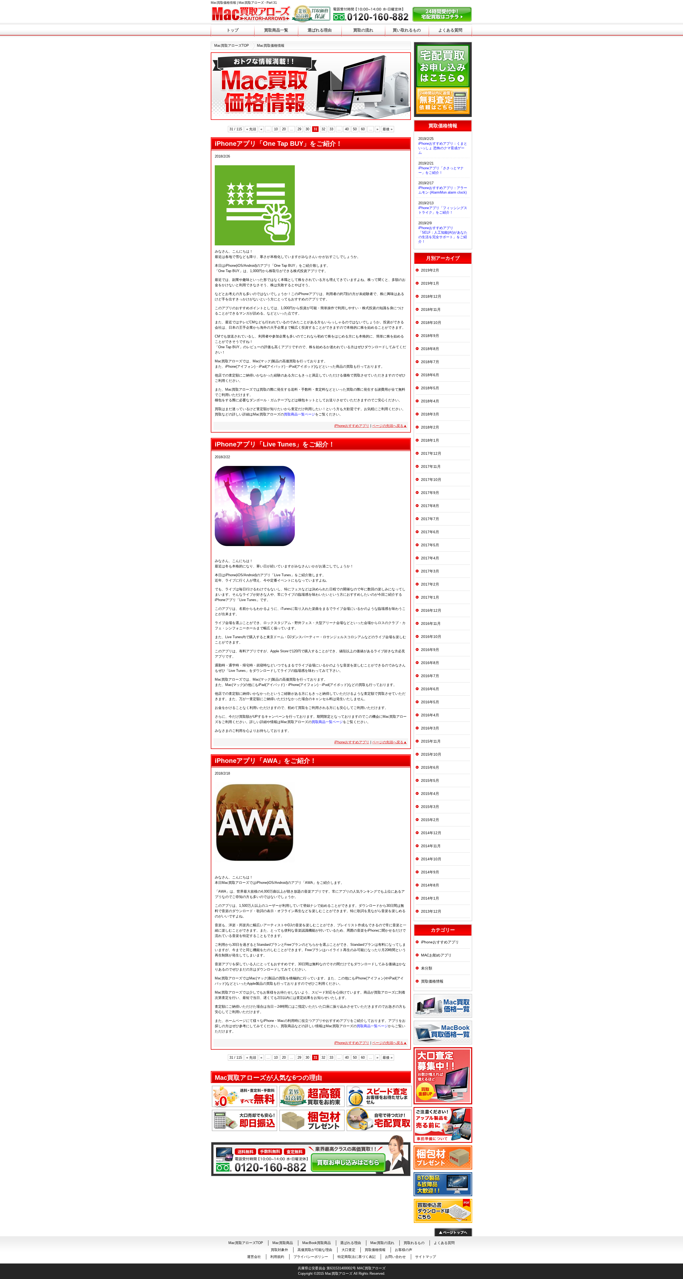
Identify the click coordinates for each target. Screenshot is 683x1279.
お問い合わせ (395, 1257)
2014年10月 (431, 859)
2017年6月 (430, 532)
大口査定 (348, 1250)
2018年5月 (430, 388)
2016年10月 (431, 636)
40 (347, 129)
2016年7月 (430, 676)
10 (276, 129)
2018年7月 (430, 362)
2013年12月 (431, 911)
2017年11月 (431, 466)
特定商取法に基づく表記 (356, 1257)
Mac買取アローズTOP (231, 46)
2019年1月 (430, 283)
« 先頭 (251, 129)
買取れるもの (414, 1243)
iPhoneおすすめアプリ (351, 426)
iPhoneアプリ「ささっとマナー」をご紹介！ (441, 170)
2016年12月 (431, 610)
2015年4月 (430, 793)
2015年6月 (430, 767)
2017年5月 (430, 545)
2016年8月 (430, 663)
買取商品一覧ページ (299, 414)
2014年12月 (431, 833)
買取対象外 (279, 1250)
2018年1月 (430, 440)
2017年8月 (430, 506)
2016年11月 (431, 623)
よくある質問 (450, 30)
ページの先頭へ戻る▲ (389, 426)
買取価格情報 (432, 981)
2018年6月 (430, 375)
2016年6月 (430, 689)
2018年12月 (431, 296)
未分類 (426, 968)
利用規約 (277, 1257)
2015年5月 (430, 780)
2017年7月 (430, 519)
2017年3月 (430, 571)
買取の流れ (363, 30)
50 (355, 129)
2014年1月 (430, 898)
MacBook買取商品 (316, 1243)
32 (323, 129)
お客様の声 (403, 1250)
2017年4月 (430, 558)
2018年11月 (431, 309)
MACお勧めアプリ (436, 955)
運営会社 (254, 1257)
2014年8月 (430, 885)
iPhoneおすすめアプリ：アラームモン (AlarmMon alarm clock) (442, 190)
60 (363, 129)
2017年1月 (430, 597)
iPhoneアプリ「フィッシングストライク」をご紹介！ (442, 210)
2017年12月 (431, 453)
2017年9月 (430, 493)
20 (284, 129)
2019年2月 (430, 270)
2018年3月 (430, 414)
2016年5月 (430, 702)
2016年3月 (430, 728)
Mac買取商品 (282, 1243)
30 (307, 129)
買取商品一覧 (276, 30)
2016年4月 (430, 715)
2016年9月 (430, 650)
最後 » (387, 129)
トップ (233, 30)
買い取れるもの (407, 30)
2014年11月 (431, 846)
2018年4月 (430, 401)
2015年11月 (431, 741)
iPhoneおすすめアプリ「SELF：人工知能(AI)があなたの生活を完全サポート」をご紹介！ (442, 235)
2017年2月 (430, 584)
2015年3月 (430, 807)
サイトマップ (425, 1257)
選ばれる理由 (320, 30)
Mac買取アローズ (338, 1274)
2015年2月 (430, 820)
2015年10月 (431, 754)
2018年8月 (430, 349)
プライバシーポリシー (310, 1257)
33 (331, 129)
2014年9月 (430, 872)
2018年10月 (431, 322)
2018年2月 (430, 427)
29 (299, 129)
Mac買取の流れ (382, 1243)
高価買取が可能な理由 (314, 1250)
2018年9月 (430, 336)
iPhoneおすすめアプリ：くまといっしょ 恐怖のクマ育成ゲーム (442, 148)
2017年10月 (431, 479)
